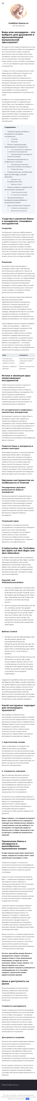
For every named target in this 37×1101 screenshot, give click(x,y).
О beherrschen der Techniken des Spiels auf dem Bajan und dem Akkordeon (18, 174)
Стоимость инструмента (19, 208)
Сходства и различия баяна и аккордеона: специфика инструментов (16, 134)
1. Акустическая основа (19, 192)
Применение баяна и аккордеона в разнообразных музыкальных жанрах (15, 200)
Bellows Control (16, 184)
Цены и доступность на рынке (18, 205)
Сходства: (14, 139)
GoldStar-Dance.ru (18, 23)
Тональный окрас (17, 169)
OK (27, 1099)
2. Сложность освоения (19, 195)
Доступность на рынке (19, 211)
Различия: (14, 141)
